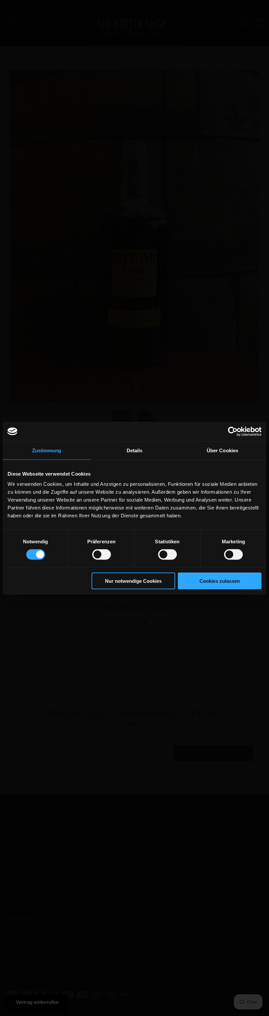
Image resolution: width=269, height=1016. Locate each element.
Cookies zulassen (219, 581)
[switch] (101, 554)
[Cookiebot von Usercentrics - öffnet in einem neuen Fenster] (232, 431)
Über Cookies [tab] (222, 450)
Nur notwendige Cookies (133, 581)
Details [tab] (135, 450)
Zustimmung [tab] (46, 450)
